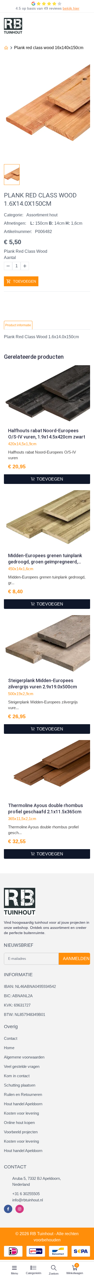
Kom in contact (17, 1076)
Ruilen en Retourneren (23, 1094)
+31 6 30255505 (26, 1194)
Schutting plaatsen (19, 1085)
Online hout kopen (19, 1122)
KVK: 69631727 (17, 1005)
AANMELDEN (76, 958)
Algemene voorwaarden (24, 1057)
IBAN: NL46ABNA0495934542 (30, 986)
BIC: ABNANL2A (18, 996)
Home (9, 1048)
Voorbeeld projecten (21, 1132)
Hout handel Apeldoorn (23, 1104)
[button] (86, 173)
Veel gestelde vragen (21, 1066)
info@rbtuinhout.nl (27, 1200)
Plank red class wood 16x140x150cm (48, 47)
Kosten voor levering (21, 1113)
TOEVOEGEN (24, 281)
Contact (10, 1038)
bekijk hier (71, 8)
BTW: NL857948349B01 (24, 1014)
